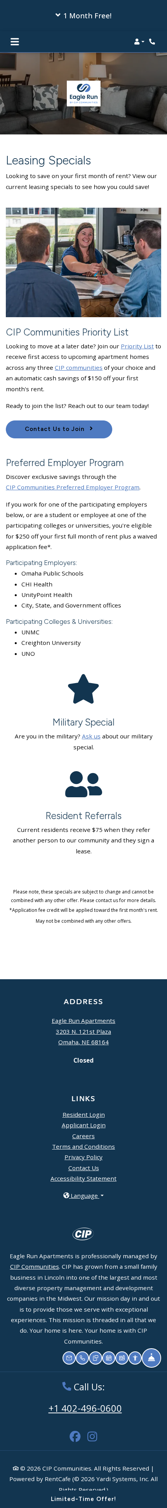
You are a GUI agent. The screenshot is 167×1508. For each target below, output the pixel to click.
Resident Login (84, 1114)
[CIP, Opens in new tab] (83, 1233)
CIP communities (79, 367)
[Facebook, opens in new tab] (75, 1432)
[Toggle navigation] (14, 41)
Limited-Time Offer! (83, 1499)
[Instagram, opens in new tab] (92, 1432)
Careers (83, 1136)
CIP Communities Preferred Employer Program (72, 487)
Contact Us (83, 1168)
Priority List (137, 346)
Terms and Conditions (83, 1146)
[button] (83, 15)
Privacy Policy (83, 1157)
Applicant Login (84, 1125)
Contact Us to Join (56, 429)
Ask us (91, 736)
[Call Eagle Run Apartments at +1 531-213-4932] (153, 41)
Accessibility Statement (83, 1178)
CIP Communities (34, 1266)
